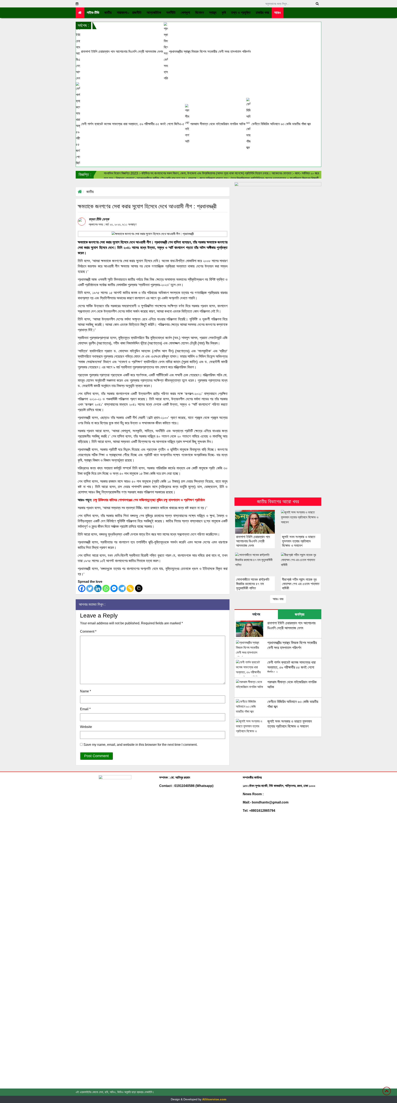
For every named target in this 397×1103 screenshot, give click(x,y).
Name (85, 691)
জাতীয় (90, 192)
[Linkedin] (98, 588)
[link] (277, 12)
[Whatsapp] (106, 588)
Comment (88, 631)
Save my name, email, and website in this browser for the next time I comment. (140, 744)
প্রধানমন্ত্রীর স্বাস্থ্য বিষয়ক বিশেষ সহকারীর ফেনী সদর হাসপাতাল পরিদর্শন (209, 52)
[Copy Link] (130, 588)
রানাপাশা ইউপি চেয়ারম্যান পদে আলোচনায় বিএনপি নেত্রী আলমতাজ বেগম (121, 52)
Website (86, 727)
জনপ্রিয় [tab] (299, 614)
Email (85, 709)
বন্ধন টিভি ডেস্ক (99, 219)
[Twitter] (89, 588)
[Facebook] (81, 588)
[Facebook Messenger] (114, 588)
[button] (108, 12)
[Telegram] (122, 588)
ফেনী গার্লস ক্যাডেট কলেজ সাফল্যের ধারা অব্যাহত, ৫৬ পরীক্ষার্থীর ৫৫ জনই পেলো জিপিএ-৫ (132, 124)
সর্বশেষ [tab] (256, 614)
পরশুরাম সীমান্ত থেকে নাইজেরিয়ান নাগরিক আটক (217, 124)
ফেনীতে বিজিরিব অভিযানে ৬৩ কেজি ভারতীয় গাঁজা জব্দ (280, 124)
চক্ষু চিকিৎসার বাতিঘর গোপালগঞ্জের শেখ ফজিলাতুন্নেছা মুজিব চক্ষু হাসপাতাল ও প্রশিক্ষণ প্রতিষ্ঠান (149, 500)
